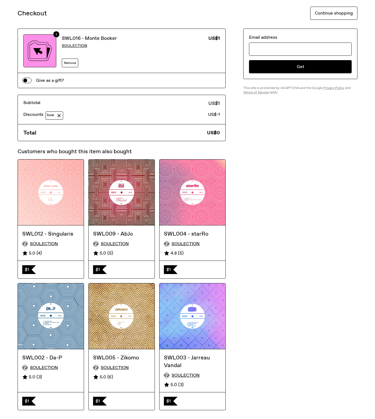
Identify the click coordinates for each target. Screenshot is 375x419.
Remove (70, 63)
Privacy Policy (333, 88)
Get (300, 66)
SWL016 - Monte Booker (89, 38)
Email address (263, 37)
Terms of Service (256, 92)
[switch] (27, 80)
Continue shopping (334, 13)
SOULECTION (74, 45)
